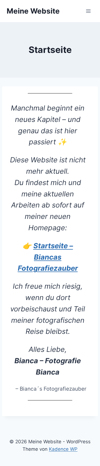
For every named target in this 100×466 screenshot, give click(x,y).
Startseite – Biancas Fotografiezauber (48, 257)
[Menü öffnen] (88, 11)
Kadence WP (63, 449)
